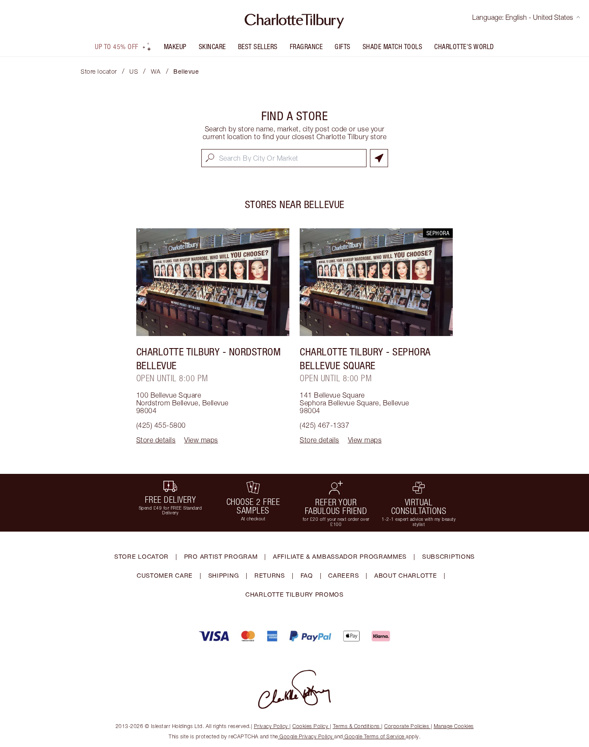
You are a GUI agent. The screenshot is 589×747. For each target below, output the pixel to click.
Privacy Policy (271, 726)
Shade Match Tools (393, 46)
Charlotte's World (464, 46)
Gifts (343, 46)
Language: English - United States (522, 17)
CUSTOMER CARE (165, 575)
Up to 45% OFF (116, 46)
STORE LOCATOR (141, 556)
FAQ (307, 575)
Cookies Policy (310, 726)
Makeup (175, 46)
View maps (201, 440)
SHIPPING (223, 575)
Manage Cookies (454, 726)
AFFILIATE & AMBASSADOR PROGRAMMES (340, 556)
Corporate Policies (406, 726)
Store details (156, 440)
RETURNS (269, 575)
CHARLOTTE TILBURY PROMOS (294, 594)
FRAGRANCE (306, 46)
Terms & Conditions (356, 726)
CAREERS (343, 575)
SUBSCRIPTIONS (448, 556)
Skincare (212, 46)
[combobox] (284, 158)
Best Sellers (258, 46)
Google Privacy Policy (306, 736)
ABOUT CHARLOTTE (405, 575)
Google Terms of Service (374, 736)
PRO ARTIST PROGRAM (221, 556)
